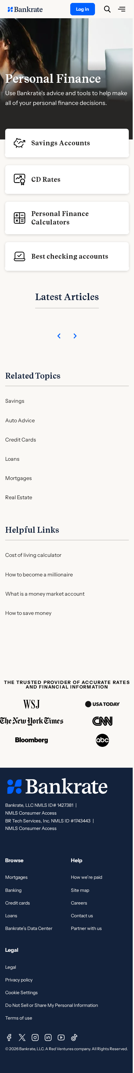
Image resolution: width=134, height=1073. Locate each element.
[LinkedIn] (48, 1037)
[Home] (28, 9)
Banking (13, 890)
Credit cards (17, 903)
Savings (14, 401)
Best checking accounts (69, 256)
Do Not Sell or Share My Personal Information (51, 1005)
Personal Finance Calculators (60, 218)
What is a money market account (45, 593)
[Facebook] (9, 1037)
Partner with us (86, 928)
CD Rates (45, 179)
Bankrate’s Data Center (28, 928)
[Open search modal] (107, 9)
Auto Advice (20, 420)
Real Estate (18, 497)
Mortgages (18, 478)
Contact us (82, 916)
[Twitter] (22, 1037)
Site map (80, 890)
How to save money (28, 613)
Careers (79, 903)
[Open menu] (121, 9)
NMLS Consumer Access (31, 813)
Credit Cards (20, 439)
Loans (12, 459)
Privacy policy (19, 980)
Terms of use (18, 1018)
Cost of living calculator (33, 555)
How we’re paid (86, 877)
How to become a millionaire (39, 574)
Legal (10, 967)
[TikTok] (74, 1037)
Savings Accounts (60, 143)
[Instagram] (35, 1037)
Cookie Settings (21, 992)
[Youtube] (61, 1037)
